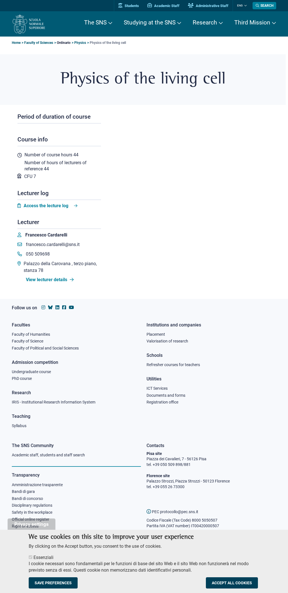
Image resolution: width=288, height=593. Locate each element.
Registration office (162, 402)
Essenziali (43, 557)
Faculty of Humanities (31, 334)
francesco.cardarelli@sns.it (52, 244)
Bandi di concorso (27, 498)
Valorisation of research (167, 341)
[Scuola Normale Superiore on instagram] (43, 307)
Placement (156, 334)
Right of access (25, 526)
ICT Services (157, 388)
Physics (80, 43)
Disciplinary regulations (32, 505)
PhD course (22, 378)
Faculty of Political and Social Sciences (45, 348)
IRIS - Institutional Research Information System (53, 402)
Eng (240, 5)
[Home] (29, 24)
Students (131, 6)
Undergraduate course (31, 371)
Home (16, 43)
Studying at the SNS (150, 22)
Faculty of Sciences (38, 43)
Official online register (30, 519)
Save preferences (53, 583)
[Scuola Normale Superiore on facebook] (64, 307)
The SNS (95, 22)
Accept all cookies (232, 583)
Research (205, 22)
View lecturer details (47, 279)
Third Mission (252, 22)
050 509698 (37, 254)
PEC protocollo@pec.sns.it (174, 511)
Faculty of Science (27, 341)
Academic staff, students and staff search (48, 455)
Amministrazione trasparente (37, 484)
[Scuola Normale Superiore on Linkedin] (57, 307)
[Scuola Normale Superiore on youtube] (71, 307)
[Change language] (245, 6)
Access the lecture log (46, 205)
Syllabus (19, 425)
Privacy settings (31, 524)
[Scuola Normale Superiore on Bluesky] (50, 307)
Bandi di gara (23, 491)
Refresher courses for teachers (173, 364)
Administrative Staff (211, 6)
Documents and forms (166, 395)
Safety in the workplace (32, 512)
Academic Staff (166, 6)
